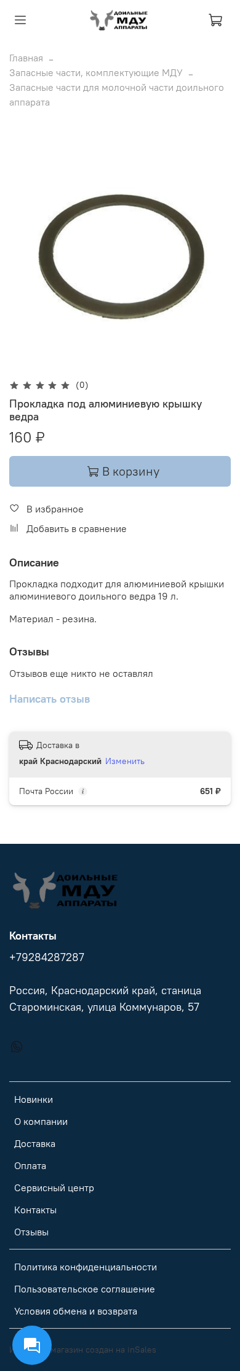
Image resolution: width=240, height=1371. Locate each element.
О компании (41, 1121)
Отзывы (31, 1232)
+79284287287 (46, 957)
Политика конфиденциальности (85, 1267)
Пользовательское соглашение (84, 1289)
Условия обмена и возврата (75, 1311)
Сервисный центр (54, 1187)
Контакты (35, 1209)
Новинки (33, 1099)
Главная (26, 58)
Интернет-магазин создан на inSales (82, 1349)
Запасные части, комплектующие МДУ (96, 72)
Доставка (34, 1143)
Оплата (30, 1165)
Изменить (125, 761)
